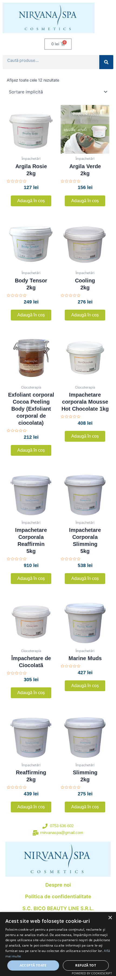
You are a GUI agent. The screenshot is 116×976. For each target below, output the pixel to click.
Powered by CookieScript (92, 973)
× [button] (110, 918)
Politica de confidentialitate (58, 896)
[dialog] (58, 944)
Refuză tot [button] (85, 965)
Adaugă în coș (31, 200)
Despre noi (58, 885)
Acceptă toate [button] (33, 965)
